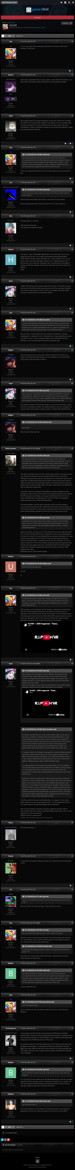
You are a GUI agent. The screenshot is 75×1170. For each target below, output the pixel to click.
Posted (28, 41)
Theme (37, 1157)
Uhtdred (45, 422)
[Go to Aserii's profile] (10, 291)
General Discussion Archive (37, 27)
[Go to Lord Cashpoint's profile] (10, 1040)
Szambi (10, 856)
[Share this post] (72, 41)
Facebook (37, 1161)
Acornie (10, 75)
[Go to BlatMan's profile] (10, 973)
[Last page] (13, 36)
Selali (11, 116)
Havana (10, 249)
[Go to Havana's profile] (10, 259)
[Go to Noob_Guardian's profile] (10, 460)
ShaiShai (11, 1094)
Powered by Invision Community (37, 1167)
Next (9, 36)
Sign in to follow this (9, 22)
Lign (12, 27)
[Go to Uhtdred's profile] (10, 566)
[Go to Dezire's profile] (10, 834)
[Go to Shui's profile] (10, 228)
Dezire (11, 822)
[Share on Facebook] (5, 1139)
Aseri (44, 320)
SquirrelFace (46, 1002)
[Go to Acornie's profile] (10, 87)
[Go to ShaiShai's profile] (10, 1104)
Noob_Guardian (11, 448)
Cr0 (10, 889)
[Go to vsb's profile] (10, 194)
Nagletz (10, 350)
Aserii (11, 281)
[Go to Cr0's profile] (10, 901)
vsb (11, 182)
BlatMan (10, 963)
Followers (65, 23)
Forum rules (37, 17)
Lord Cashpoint (11, 1028)
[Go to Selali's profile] (10, 126)
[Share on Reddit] (8, 1139)
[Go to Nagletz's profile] (10, 362)
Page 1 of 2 (20, 36)
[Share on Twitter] (2, 1139)
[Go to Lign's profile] (5, 26)
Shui (10, 216)
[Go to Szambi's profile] (10, 868)
